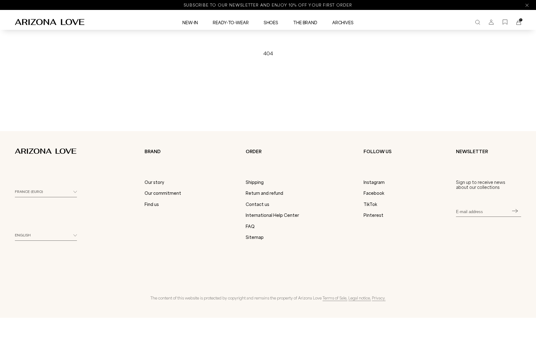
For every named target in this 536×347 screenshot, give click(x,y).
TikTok (370, 204)
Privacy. (379, 297)
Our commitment (163, 193)
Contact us (257, 204)
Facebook (374, 193)
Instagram (374, 182)
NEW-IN (190, 22)
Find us (152, 204)
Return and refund (264, 193)
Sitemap (255, 237)
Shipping (255, 182)
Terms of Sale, (335, 297)
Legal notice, (359, 297)
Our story (154, 182)
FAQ (250, 226)
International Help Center (272, 215)
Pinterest (373, 215)
